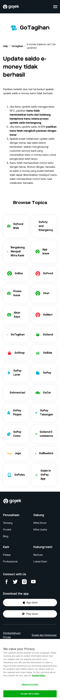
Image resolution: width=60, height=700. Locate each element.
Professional (10, 561)
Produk (7, 529)
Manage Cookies (30, 684)
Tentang (7, 523)
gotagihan (17, 46)
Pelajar (7, 555)
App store (32, 602)
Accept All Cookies (30, 693)
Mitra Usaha (40, 529)
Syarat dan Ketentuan (44, 635)
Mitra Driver (39, 523)
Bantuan (38, 555)
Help (5, 46)
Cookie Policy (38, 675)
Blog (5, 536)
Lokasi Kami (40, 561)
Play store (32, 614)
